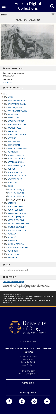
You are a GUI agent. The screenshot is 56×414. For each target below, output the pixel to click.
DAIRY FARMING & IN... (17, 104)
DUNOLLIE (12, 237)
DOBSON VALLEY (15, 172)
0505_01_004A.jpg (16, 189)
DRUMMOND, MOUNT (17, 227)
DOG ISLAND (13, 182)
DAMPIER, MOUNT (15, 107)
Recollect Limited (33, 300)
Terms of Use (17, 295)
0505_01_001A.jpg (16, 192)
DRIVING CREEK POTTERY (18, 223)
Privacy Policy (7, 295)
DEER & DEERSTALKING (17, 148)
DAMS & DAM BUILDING (17, 110)
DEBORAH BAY (14, 141)
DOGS (10, 186)
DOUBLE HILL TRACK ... (17, 206)
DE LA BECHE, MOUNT (17, 134)
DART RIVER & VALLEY (17, 124)
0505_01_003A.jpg (16, 199)
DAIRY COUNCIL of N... (17, 100)
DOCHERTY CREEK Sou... (18, 175)
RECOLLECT (6, 300)
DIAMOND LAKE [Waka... (18, 165)
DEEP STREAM (14, 145)
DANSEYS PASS (14, 117)
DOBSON (11, 169)
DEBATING (12, 138)
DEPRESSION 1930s (16, 162)
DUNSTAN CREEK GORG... (18, 247)
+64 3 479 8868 (28, 370)
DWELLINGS (12, 257)
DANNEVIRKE (13, 114)
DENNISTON (13, 151)
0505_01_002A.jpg (16, 196)
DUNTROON (13, 250)
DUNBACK (12, 233)
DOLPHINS (12, 203)
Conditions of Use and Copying (13, 282)
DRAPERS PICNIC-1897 (17, 213)
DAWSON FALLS (14, 128)
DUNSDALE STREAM (16, 244)
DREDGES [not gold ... (17, 216)
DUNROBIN (12, 240)
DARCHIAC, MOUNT (16, 121)
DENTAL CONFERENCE (17, 155)
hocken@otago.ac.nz (28, 373)
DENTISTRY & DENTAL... (17, 158)
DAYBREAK (12, 131)
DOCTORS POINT (15, 179)
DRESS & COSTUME (16, 220)
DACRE (10, 97)
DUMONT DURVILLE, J (17, 230)
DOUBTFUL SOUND (16, 209)
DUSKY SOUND (14, 254)
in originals (8, 82)
